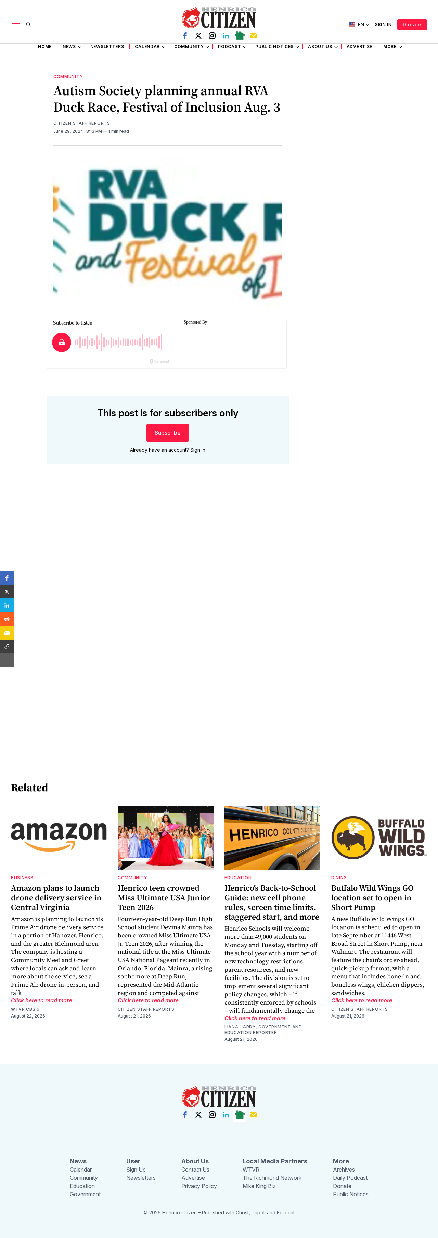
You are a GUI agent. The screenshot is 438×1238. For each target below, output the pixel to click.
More (390, 46)
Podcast (229, 46)
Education (238, 877)
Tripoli (259, 1212)
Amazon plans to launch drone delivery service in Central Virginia (56, 897)
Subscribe (168, 432)
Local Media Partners (275, 1161)
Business (22, 877)
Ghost (242, 1212)
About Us (320, 46)
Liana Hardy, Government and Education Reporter (263, 1029)
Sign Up (136, 1169)
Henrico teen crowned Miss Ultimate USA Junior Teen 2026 (164, 897)
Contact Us (195, 1169)
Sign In (383, 24)
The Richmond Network (272, 1177)
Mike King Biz (259, 1186)
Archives (344, 1169)
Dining (339, 877)
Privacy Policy (199, 1186)
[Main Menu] (16, 25)
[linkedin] (226, 35)
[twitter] (198, 35)
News (69, 46)
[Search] (28, 24)
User (133, 1161)
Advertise (359, 46)
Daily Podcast (350, 1177)
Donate (412, 24)
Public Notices (274, 46)
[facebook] (185, 35)
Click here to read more (41, 1000)
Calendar (147, 46)
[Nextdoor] (239, 35)
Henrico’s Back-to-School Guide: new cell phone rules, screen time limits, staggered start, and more (271, 902)
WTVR (251, 1169)
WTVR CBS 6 (25, 1009)
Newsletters (107, 46)
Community (189, 46)
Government (85, 1194)
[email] (253, 35)
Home (45, 46)
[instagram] (212, 35)
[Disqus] (168, 567)
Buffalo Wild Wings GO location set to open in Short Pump (372, 897)
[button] (7, 578)
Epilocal (285, 1212)
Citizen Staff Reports (81, 123)
